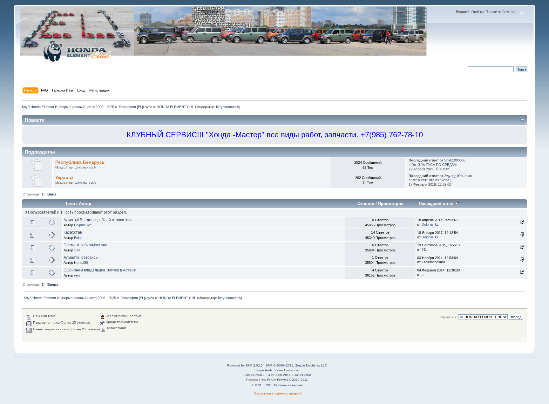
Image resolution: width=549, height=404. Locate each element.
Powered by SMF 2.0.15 (245, 365)
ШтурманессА (227, 107)
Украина (64, 177)
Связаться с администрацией (278, 393)
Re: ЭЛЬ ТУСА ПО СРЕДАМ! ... (436, 165)
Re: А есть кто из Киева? (431, 180)
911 (424, 249)
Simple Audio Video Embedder (276, 370)
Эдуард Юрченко (458, 176)
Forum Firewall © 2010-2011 (287, 379)
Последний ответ (437, 203)
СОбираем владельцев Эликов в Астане (100, 270)
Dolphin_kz (82, 225)
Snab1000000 (454, 160)
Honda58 (81, 262)
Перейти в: (448, 317)
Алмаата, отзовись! (81, 257)
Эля (77, 250)
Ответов (365, 203)
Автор (85, 203)
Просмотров (390, 203)
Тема (70, 203)
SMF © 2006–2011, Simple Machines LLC (296, 365)
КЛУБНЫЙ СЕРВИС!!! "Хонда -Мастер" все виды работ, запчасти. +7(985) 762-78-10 (274, 134)
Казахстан (73, 232)
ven (77, 275)
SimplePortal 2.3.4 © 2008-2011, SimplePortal (277, 375)
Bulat (78, 238)
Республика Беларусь (80, 162)
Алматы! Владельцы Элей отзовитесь (98, 220)
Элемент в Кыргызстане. (86, 245)
